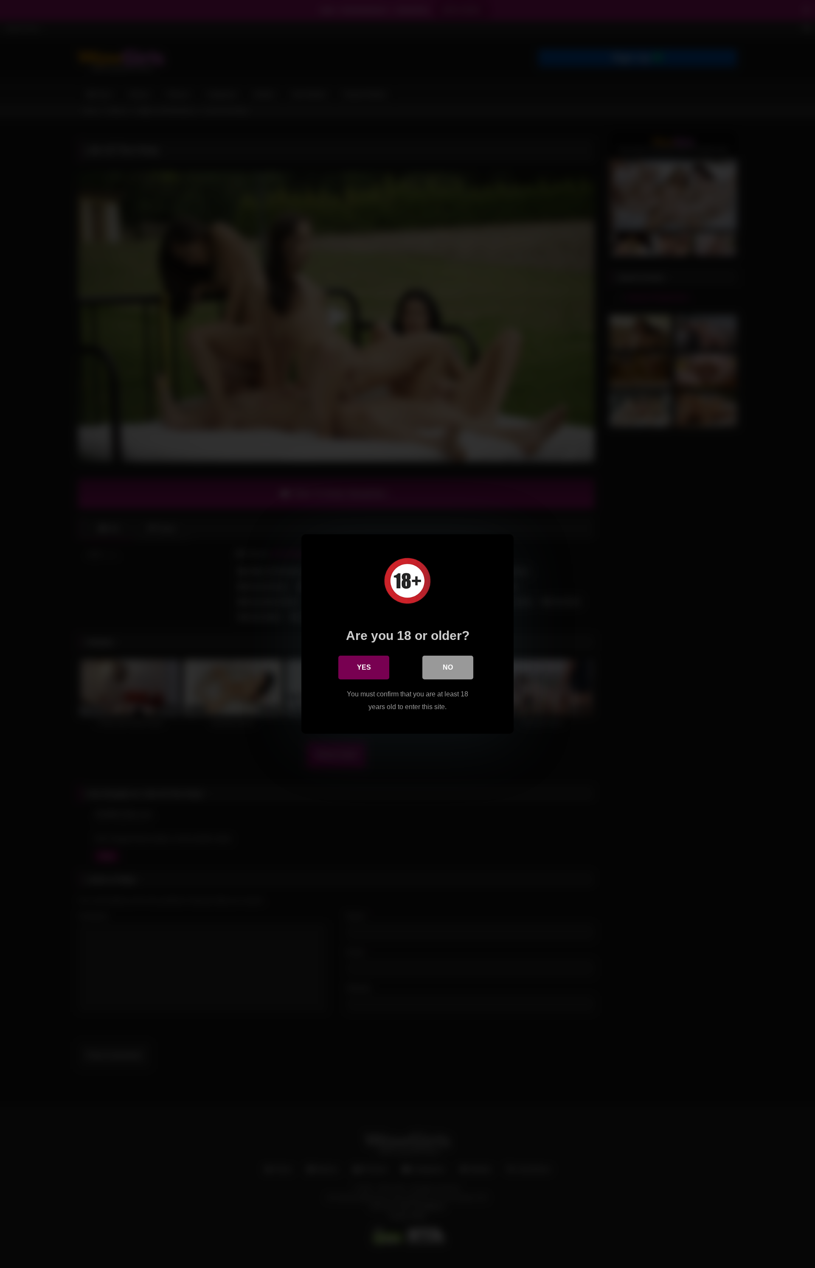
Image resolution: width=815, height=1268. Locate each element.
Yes (364, 667)
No (448, 667)
